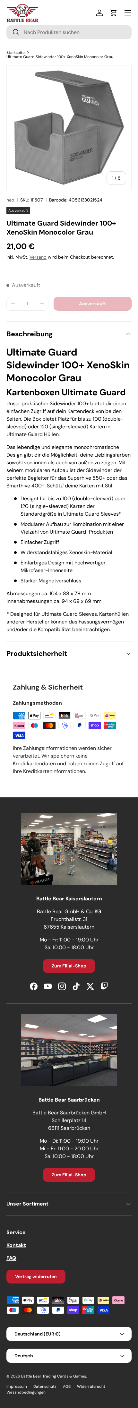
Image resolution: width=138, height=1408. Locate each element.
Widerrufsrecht (91, 1386)
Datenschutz (44, 1386)
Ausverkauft (92, 303)
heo (10, 200)
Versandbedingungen (26, 1392)
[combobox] (69, 32)
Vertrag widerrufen (36, 1276)
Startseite (15, 53)
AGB (67, 1386)
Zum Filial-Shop (69, 966)
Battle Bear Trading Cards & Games (53, 1376)
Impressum (16, 1386)
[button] (114, 13)
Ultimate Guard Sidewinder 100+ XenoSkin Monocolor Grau (59, 57)
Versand (38, 257)
